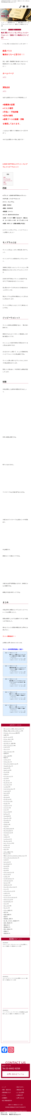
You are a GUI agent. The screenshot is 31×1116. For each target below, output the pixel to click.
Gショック (6, 853)
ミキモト (6, 837)
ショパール (6, 791)
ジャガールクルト (8, 878)
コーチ (5, 778)
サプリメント (7, 741)
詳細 (4, 177)
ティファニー (7, 801)
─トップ (4, 1087)
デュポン (6, 803)
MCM (5, 757)
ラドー (5, 903)
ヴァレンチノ (7, 761)
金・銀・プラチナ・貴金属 (10, 920)
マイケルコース (7, 832)
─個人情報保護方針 (7, 1100)
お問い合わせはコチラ (15, 1113)
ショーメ (6, 747)
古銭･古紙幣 (7, 914)
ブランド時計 (7, 852)
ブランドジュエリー (8, 745)
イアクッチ (6, 759)
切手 (5, 912)
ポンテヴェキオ (7, 830)
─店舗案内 (4, 1098)
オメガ (5, 866)
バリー (5, 809)
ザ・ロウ (6, 780)
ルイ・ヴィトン (17, 29)
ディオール (6, 799)
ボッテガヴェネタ (8, 828)
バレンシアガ (7, 811)
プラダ (5, 822)
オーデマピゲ (7, 864)
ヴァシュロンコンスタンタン (10, 857)
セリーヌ (6, 793)
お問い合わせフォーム (15, 1074)
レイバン (6, 847)
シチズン (6, 876)
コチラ (4, 77)
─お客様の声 (19, 1095)
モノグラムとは (6, 179)
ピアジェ (6, 814)
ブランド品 (11, 29)
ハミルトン (6, 895)
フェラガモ (6, 816)
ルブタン (6, 845)
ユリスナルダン (7, 901)
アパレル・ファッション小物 (10, 733)
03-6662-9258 (4, 1113)
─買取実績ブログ (6, 1092)
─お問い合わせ (20, 1098)
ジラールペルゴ (7, 880)
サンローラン (7, 782)
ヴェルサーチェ (7, 766)
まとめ (4, 183)
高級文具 (6, 933)
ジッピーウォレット (7, 180)
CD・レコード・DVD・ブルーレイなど (13, 728)
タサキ (5, 795)
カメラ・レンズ (7, 737)
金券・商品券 (7, 922)
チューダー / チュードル (9, 887)
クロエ (5, 774)
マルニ (5, 834)
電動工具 (6, 925)
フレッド (6, 749)
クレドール (6, 874)
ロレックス (6, 905)
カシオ (5, 870)
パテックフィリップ (8, 891)
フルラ (5, 826)
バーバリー (6, 807)
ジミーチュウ (7, 784)
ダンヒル (6, 797)
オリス (5, 868)
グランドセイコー (8, 872)
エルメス (6, 768)
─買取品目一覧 (20, 1089)
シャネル (6, 786)
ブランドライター (8, 751)
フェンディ (6, 818)
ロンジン (6, 907)
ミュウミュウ (7, 839)
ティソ (5, 889)
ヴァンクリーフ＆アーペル (10, 763)
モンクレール (7, 841)
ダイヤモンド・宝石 (8, 743)
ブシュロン (6, 820)
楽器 (5, 916)
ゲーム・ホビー (7, 739)
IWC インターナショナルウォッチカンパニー (14, 855)
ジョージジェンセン (8, 789)
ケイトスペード (7, 776)
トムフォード (7, 805)
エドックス (6, 862)
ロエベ (5, 849)
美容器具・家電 (7, 918)
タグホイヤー (7, 885)
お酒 (5, 735)
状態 (4, 182)
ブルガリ (6, 824)
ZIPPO (5, 753)
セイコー (6, 882)
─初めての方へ (20, 1087)
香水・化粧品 (7, 929)
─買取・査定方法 (6, 1089)
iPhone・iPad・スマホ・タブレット (12, 730)
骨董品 (5, 931)
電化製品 (6, 927)
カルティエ (6, 770)
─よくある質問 (20, 1092)
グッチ (5, 772)
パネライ (6, 893)
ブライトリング (7, 899)
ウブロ (5, 859)
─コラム (4, 1095)
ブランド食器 (7, 910)
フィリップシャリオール (9, 897)
